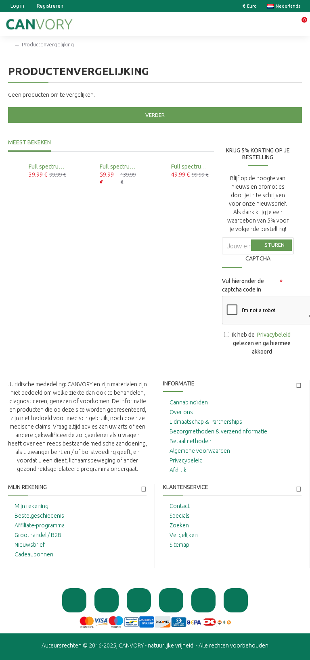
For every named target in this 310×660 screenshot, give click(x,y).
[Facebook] (106, 600)
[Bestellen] (30, 189)
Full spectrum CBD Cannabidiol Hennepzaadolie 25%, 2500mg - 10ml (120, 166)
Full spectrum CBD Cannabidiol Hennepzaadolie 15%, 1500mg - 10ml (49, 166)
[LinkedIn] (236, 600)
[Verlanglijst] (39, 189)
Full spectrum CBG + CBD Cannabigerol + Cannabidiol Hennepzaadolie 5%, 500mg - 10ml (191, 166)
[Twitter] (171, 600)
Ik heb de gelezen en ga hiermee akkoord (261, 343)
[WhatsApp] (74, 600)
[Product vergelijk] (48, 189)
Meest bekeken (29, 142)
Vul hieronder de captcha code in (243, 285)
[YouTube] (203, 600)
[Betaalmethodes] (155, 622)
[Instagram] (139, 600)
